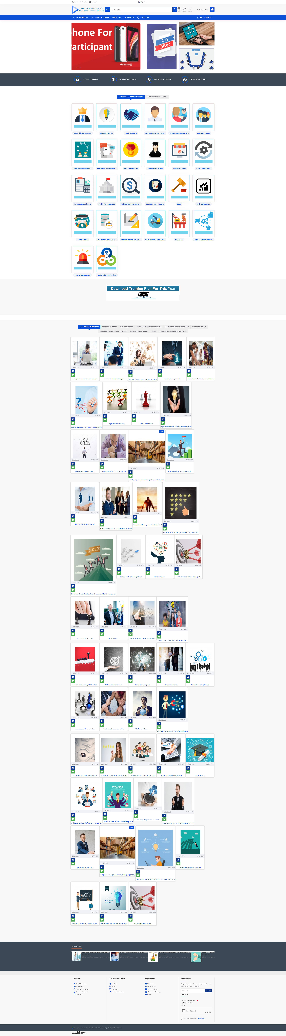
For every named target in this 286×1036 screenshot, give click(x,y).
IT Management (82, 239)
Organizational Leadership (117, 424)
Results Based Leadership (85, 638)
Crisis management (171, 685)
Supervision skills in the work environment (200, 379)
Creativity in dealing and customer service (95, 953)
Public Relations (131, 133)
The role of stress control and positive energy (142, 379)
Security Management (82, 275)
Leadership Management (82, 133)
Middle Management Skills (113, 685)
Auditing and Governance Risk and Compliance (131, 204)
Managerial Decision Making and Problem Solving (86, 427)
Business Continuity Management (171, 775)
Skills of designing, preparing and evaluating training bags (174, 953)
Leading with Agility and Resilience (190, 867)
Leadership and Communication (85, 729)
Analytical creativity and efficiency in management (86, 823)
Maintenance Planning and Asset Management (155, 239)
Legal (179, 204)
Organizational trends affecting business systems (176, 427)
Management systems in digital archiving (142, 638)
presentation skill (200, 775)
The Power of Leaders (142, 729)
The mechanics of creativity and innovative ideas (172, 641)
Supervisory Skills (113, 638)
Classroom (75, 367)
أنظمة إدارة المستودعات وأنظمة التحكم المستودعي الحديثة (146, 480)
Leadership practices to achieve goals (188, 577)
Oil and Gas (179, 239)
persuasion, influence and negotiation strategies (172, 731)
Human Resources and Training (179, 133)
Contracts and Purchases (155, 204)
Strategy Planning (106, 133)
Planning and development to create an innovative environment (156, 879)
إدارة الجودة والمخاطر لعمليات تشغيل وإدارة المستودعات (117, 875)
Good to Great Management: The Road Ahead (147, 525)
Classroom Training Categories (131, 96)
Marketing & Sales (179, 168)
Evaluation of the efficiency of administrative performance (181, 532)
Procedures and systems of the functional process (178, 823)
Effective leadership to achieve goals (179, 471)
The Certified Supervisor (172, 379)
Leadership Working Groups (200, 685)
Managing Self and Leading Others (131, 577)
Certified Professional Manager (113, 379)
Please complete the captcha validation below (188, 1003)
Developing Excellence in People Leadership (113, 924)
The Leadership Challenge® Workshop (85, 685)
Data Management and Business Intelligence (107, 239)
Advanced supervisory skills (142, 924)
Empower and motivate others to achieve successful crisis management (93, 594)
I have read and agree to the (193, 1019)
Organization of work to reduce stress (114, 471)
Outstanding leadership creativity (113, 729)
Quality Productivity (131, 168)
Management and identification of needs (113, 775)
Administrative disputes (142, 685)
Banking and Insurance (107, 204)
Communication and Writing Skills (82, 168)
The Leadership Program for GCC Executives (147, 820)
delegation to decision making (84, 471)
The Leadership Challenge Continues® (85, 775)
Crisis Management (203, 204)
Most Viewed (77, 946)
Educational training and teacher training (85, 924)
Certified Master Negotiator (85, 867)
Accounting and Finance (82, 204)
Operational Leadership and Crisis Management (118, 822)
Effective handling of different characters (142, 775)
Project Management (203, 168)
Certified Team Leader (146, 424)
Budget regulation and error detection (133, 953)
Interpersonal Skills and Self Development (107, 168)
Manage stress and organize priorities (85, 379)
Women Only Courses (155, 168)
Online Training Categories (156, 96)
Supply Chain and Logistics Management (203, 239)
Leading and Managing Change (84, 524)
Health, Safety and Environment (107, 275)
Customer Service (203, 133)
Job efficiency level (159, 577)
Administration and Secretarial (155, 133)
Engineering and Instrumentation (131, 239)
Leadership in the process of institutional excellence (116, 528)
